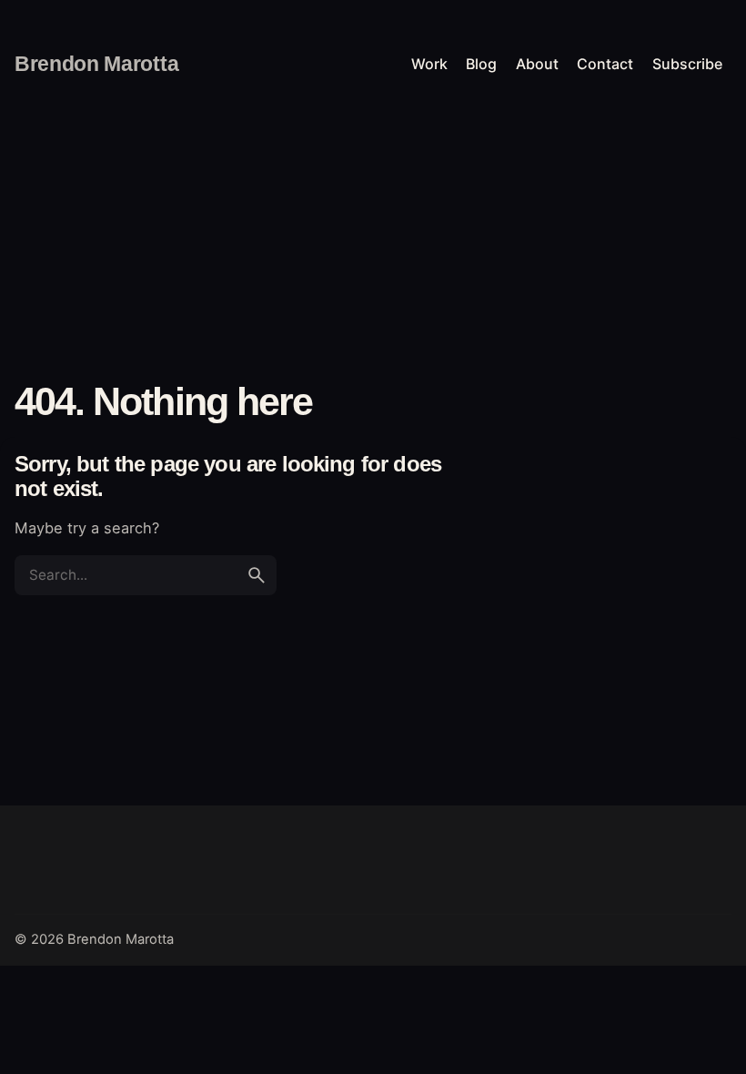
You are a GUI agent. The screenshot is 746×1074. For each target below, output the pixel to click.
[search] (257, 575)
